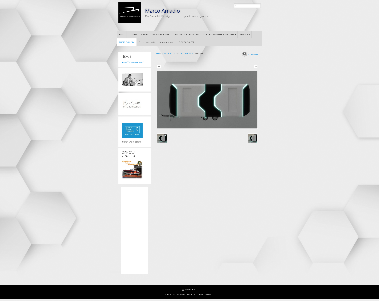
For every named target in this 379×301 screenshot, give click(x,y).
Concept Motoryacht (147, 42)
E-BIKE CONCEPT (186, 42)
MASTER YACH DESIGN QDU (187, 35)
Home (121, 35)
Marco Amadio (162, 10)
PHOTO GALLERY (126, 42)
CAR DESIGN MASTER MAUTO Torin (219, 35)
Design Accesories (166, 42)
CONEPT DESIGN (186, 54)
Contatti (144, 35)
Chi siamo (133, 35)
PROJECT (244, 35)
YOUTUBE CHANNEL (161, 35)
